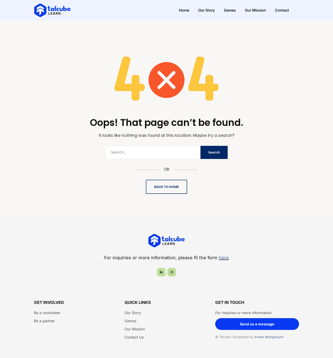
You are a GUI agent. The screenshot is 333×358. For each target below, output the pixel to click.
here (224, 257)
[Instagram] (171, 272)
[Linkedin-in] (161, 272)
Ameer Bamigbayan (269, 337)
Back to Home (166, 187)
